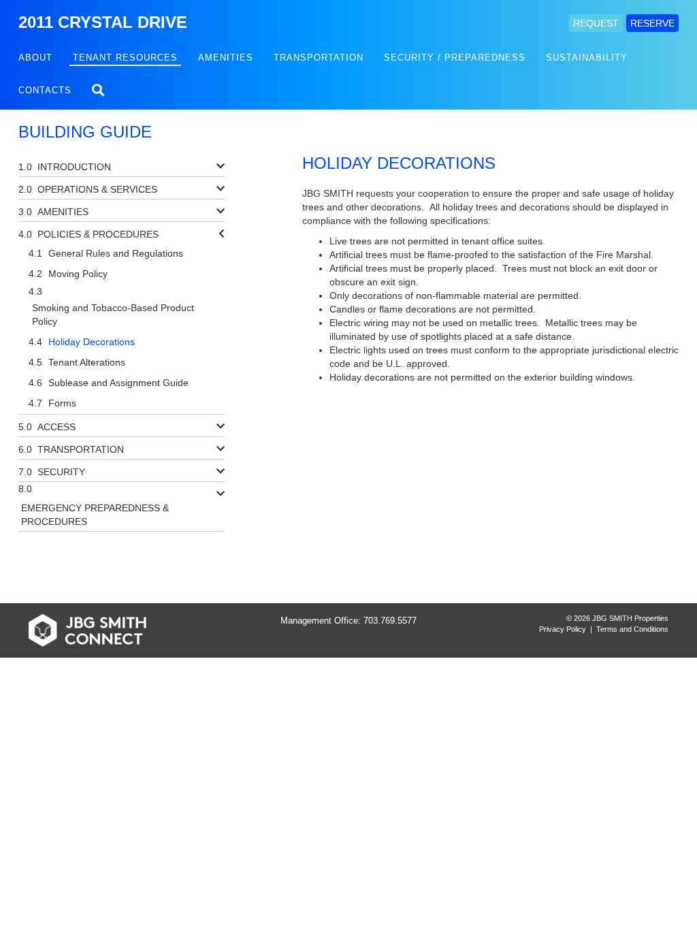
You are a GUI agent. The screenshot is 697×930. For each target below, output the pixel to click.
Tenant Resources (125, 57)
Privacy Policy (562, 629)
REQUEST (596, 23)
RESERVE (652, 23)
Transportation (318, 57)
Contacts (44, 90)
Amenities (225, 57)
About (35, 57)
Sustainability (587, 57)
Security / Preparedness (454, 57)
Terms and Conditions (632, 629)
